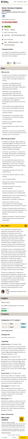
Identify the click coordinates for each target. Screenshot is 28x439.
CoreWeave (6, 10)
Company (18, 63)
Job (10, 63)
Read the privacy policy (6, 432)
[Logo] (5, 2)
